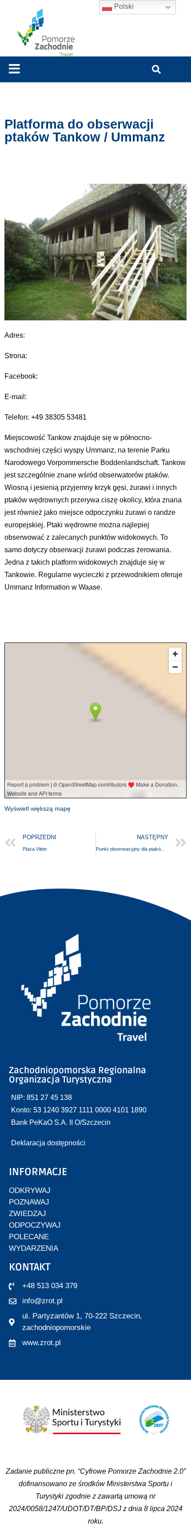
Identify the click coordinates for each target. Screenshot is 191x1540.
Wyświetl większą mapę (37, 808)
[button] (14, 70)
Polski (123, 6)
